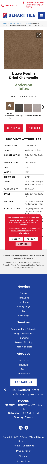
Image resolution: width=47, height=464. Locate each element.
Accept (16, 239)
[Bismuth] (37, 108)
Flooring (12, 23)
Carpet (19, 23)
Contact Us (13, 128)
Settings (23, 244)
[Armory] (19, 108)
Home (5, 23)
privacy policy (27, 228)
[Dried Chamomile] (9, 105)
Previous (4, 106)
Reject (31, 239)
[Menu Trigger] (41, 15)
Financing (34, 128)
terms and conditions (20, 231)
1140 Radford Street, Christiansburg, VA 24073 (35, 4)
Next (43, 106)
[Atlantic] (28, 108)
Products (27, 23)
